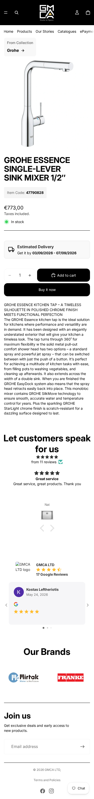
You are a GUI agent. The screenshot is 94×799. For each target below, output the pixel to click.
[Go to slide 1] (43, 628)
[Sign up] (82, 746)
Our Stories (45, 31)
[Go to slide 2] (47, 627)
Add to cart (66, 275)
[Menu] (6, 12)
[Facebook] (43, 791)
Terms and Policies (47, 780)
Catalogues (67, 31)
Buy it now (47, 289)
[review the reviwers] (16, 604)
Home (8, 31)
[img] (47, 456)
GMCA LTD (52, 770)
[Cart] (87, 12)
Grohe (13, 50)
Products (24, 31)
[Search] (16, 12)
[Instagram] (51, 791)
